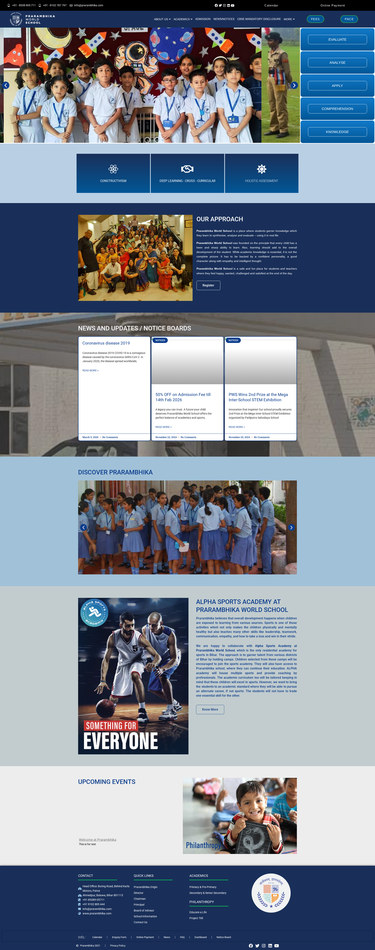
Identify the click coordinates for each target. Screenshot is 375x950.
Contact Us (140, 922)
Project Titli (196, 918)
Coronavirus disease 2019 (106, 343)
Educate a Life (198, 912)
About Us (161, 19)
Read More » (90, 370)
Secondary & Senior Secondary (207, 892)
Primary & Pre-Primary (202, 887)
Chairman (140, 898)
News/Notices (223, 19)
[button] (5, 85)
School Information (145, 916)
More (288, 19)
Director (138, 892)
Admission (203, 19)
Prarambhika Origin (145, 887)
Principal (139, 904)
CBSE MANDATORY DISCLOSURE (259, 19)
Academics (182, 19)
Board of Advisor (144, 910)
